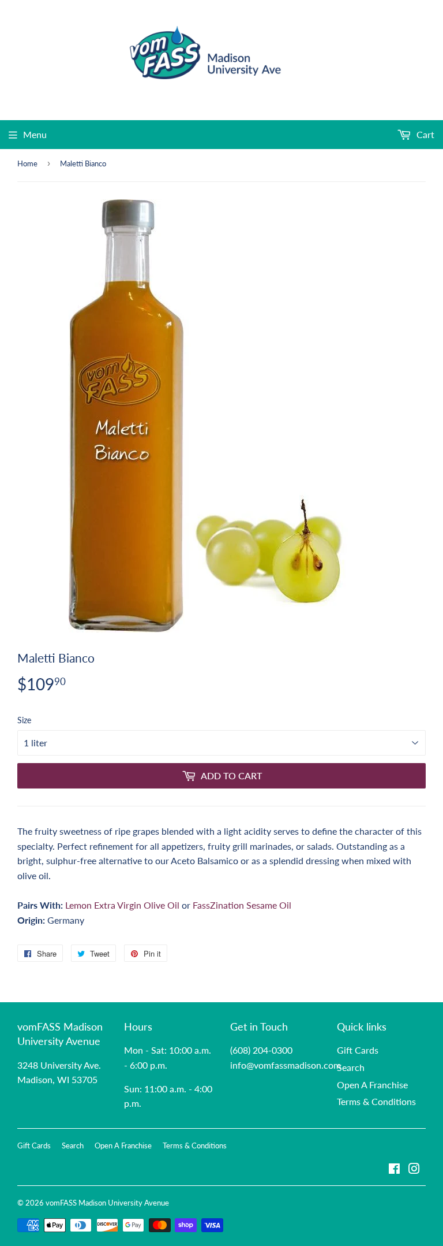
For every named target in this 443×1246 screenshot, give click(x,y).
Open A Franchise (372, 1084)
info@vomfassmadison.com (285, 1064)
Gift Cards (357, 1049)
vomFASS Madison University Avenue (107, 1202)
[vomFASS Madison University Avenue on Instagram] (414, 1169)
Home (27, 163)
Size (24, 720)
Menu (35, 134)
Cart (424, 134)
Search (351, 1067)
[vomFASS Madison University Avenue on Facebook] (394, 1169)
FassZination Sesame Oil (242, 904)
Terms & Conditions (376, 1101)
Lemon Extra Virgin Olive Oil (122, 904)
